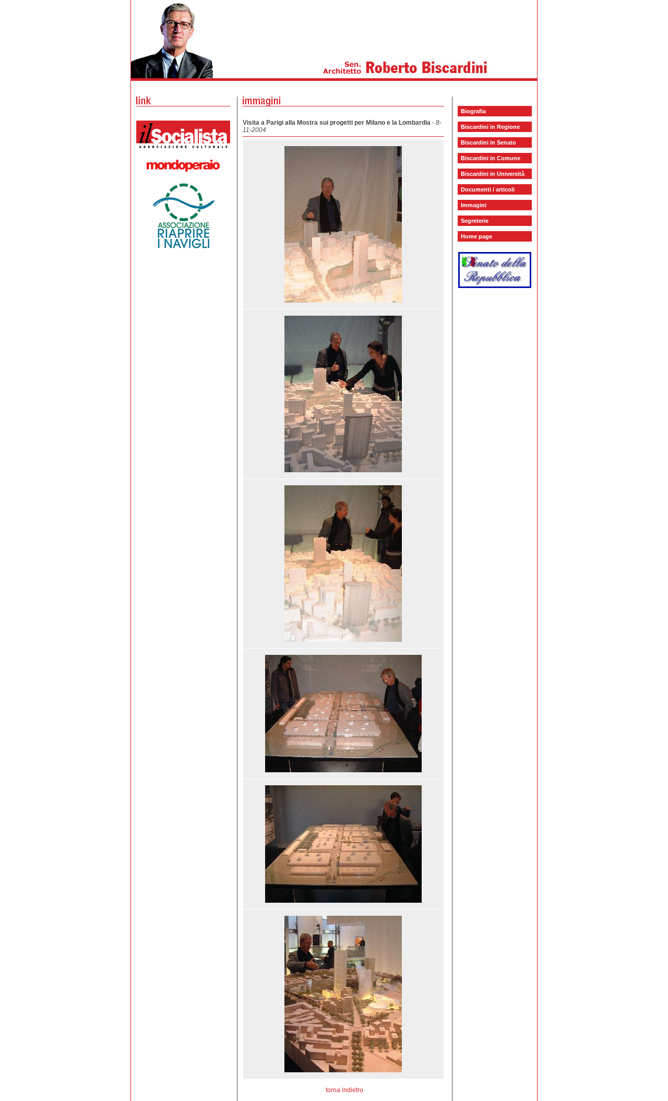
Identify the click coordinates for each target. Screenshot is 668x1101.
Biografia (473, 111)
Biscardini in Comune (490, 158)
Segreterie (474, 221)
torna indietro (344, 1090)
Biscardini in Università (492, 174)
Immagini (473, 205)
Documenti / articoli (488, 189)
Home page (476, 236)
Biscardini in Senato (488, 142)
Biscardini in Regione (490, 127)
